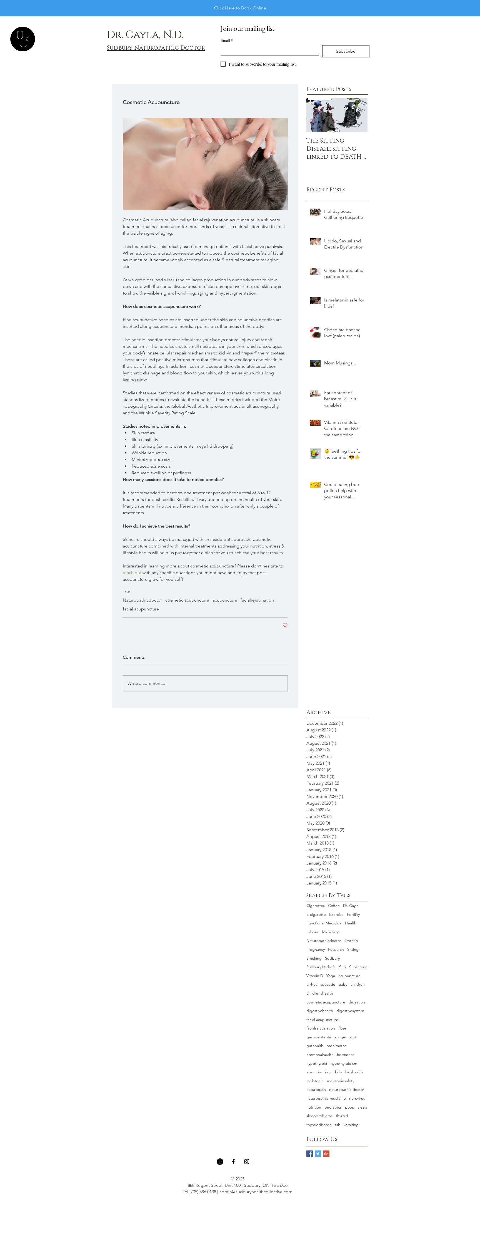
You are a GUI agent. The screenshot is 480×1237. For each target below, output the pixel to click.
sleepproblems (319, 1115)
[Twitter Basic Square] (318, 1153)
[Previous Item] (315, 115)
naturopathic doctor (346, 1089)
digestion (357, 1002)
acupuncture (224, 600)
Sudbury (332, 958)
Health (350, 923)
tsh (337, 1124)
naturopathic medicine (326, 1098)
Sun (342, 966)
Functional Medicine (324, 923)
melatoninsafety (340, 1080)
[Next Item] (358, 115)
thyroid (342, 1115)
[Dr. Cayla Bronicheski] (220, 1161)
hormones (345, 1054)
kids (338, 1071)
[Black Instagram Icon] (246, 1161)
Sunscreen (358, 966)
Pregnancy (315, 949)
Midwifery (330, 931)
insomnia (314, 1071)
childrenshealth (319, 993)
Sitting (353, 949)
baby (343, 984)
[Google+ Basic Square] (326, 1153)
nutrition (313, 1107)
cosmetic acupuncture (187, 600)
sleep (362, 1107)
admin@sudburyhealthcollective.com (255, 1191)
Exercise (336, 914)
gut (353, 1037)
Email (227, 40)
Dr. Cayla (350, 905)
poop (349, 1107)
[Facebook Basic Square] (309, 1153)
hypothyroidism (344, 1063)
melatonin (315, 1080)
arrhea (312, 984)
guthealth (314, 1045)
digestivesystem (350, 1010)
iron (328, 1071)
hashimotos (336, 1045)
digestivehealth (319, 1010)
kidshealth (354, 1071)
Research (336, 949)
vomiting (351, 1124)
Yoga (330, 975)
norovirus (357, 1098)
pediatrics (333, 1107)
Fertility (353, 914)
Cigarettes (315, 905)
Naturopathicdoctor (142, 600)
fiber (342, 1028)
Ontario (351, 940)
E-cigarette (316, 914)
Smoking (314, 958)
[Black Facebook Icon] (233, 1161)
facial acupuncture (141, 609)
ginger (341, 1037)
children (358, 984)
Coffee (334, 905)
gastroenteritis (319, 1037)
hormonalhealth (320, 1054)
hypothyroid (316, 1063)
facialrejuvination (257, 600)
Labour (312, 931)
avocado (328, 984)
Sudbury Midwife (321, 966)
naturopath (316, 1089)
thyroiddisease (319, 1124)
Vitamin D (314, 975)
